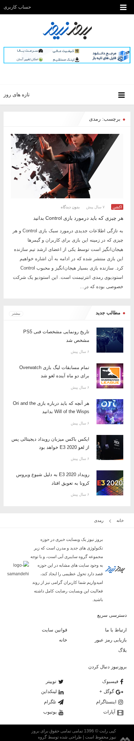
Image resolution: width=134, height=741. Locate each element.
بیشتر (16, 313)
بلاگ (122, 650)
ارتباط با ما (116, 630)
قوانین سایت (54, 630)
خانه (120, 520)
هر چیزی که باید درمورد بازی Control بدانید (78, 218)
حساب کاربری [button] (18, 7)
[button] (76, 73)
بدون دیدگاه (70, 207)
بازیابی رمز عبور (111, 640)
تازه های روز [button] (17, 94)
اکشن (117, 207)
